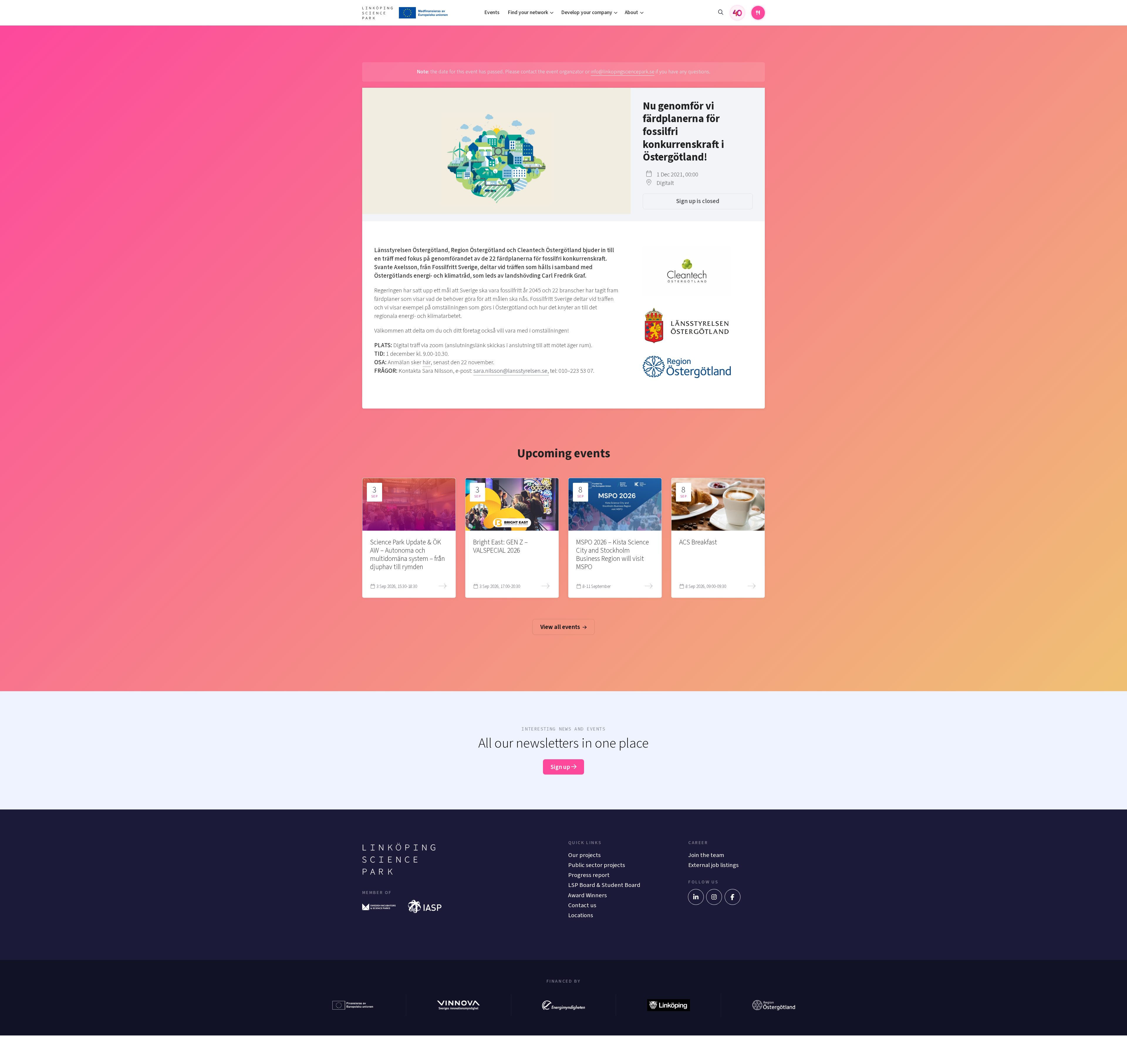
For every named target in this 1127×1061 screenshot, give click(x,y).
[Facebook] (732, 897)
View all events (560, 627)
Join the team (706, 855)
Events (492, 12)
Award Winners (587, 895)
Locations (580, 915)
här (427, 362)
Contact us (582, 905)
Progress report (589, 875)
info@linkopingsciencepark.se (622, 71)
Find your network (528, 12)
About (631, 12)
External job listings (713, 865)
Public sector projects (596, 865)
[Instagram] (714, 897)
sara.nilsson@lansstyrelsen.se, (511, 371)
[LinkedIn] (695, 897)
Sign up (561, 767)
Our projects (584, 855)
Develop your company (586, 12)
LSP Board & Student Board (604, 885)
